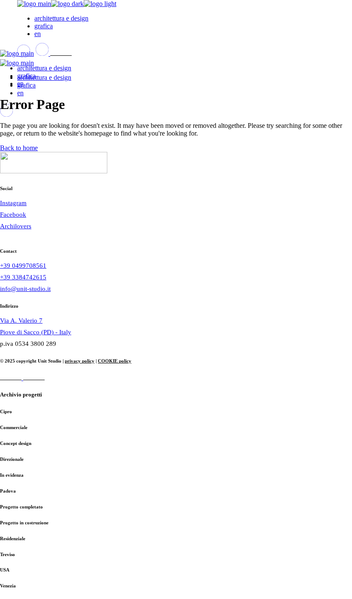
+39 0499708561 (23, 265)
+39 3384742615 (23, 277)
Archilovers (15, 226)
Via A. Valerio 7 (21, 320)
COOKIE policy (114, 360)
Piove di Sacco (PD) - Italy (35, 332)
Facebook (13, 214)
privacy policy (79, 360)
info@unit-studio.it (25, 288)
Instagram (13, 203)
